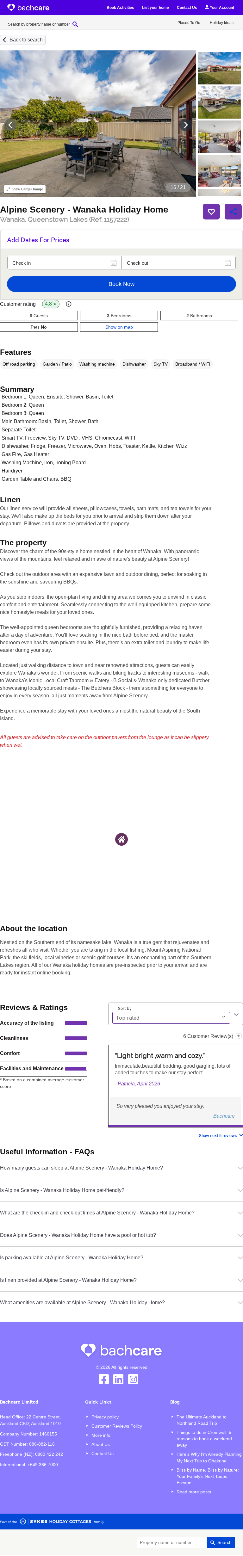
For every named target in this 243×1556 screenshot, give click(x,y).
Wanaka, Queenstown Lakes (64, 219)
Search (224, 1542)
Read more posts (194, 1491)
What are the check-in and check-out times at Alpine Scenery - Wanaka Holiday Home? (97, 1212)
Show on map (119, 327)
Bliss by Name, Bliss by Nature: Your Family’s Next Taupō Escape (208, 1476)
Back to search (26, 39)
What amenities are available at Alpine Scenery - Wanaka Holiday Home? (82, 1302)
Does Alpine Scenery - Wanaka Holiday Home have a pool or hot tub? (78, 1235)
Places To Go (189, 23)
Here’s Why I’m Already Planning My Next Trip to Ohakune (209, 1457)
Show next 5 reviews (218, 1135)
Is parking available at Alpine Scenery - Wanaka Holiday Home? (71, 1257)
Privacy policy (105, 1416)
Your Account (221, 7)
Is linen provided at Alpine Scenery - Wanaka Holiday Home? (68, 1280)
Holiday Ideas (222, 23)
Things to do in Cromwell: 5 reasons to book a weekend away (204, 1439)
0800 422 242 (49, 1454)
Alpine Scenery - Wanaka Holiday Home (84, 209)
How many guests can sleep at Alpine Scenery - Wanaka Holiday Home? (81, 1167)
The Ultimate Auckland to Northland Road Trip (202, 1420)
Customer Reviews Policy (116, 1426)
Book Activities (120, 7)
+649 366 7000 (43, 1464)
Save (211, 211)
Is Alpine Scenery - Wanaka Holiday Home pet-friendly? (62, 1190)
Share (233, 211)
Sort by (125, 1008)
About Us (100, 1444)
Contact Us (187, 7)
